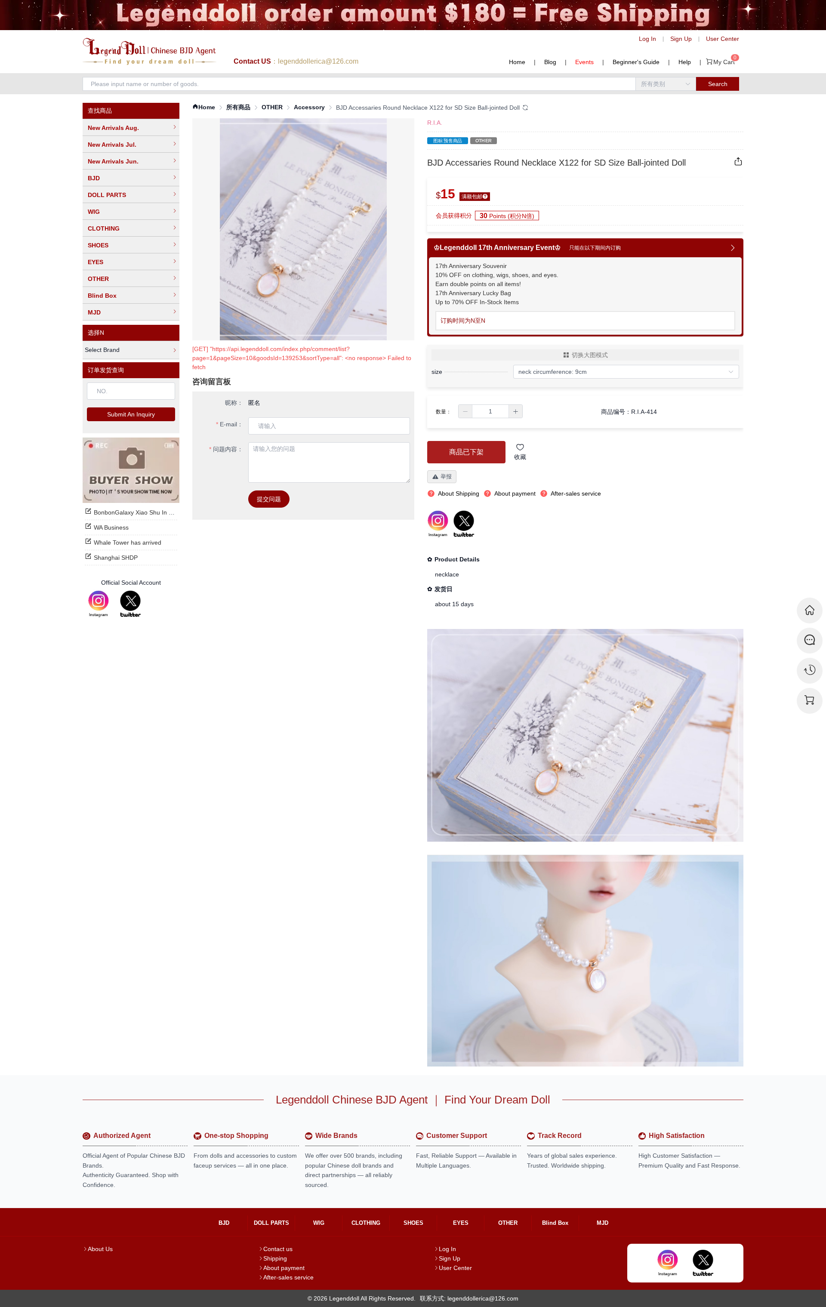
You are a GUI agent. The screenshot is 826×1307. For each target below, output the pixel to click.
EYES (95, 262)
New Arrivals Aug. (113, 127)
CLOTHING (104, 228)
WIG (94, 211)
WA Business (111, 527)
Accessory (309, 107)
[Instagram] (98, 604)
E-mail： (231, 424)
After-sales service (288, 1277)
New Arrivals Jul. (112, 144)
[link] (203, 107)
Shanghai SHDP (116, 557)
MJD (94, 312)
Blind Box (102, 295)
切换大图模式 (590, 354)
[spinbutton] (490, 411)
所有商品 (238, 107)
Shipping (275, 1258)
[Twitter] (130, 604)
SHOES (98, 245)
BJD (94, 178)
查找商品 (100, 110)
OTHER (98, 278)
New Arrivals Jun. (113, 161)
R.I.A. (434, 122)
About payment (284, 1267)
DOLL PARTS (107, 194)
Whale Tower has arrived (127, 542)
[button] (465, 411)
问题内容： (228, 449)
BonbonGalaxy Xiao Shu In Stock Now (145, 512)
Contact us (278, 1248)
